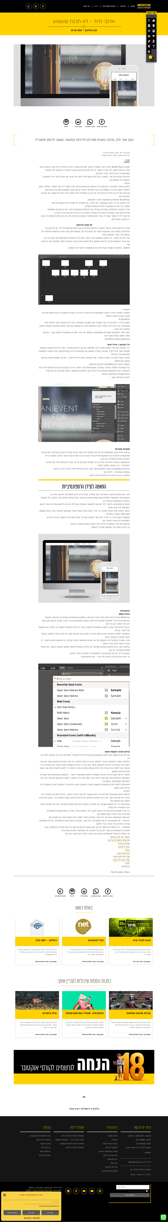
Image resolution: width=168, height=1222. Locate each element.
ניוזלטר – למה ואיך (46, 940)
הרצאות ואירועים (110, 1155)
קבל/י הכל (50, 1213)
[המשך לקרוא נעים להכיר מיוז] (131, 927)
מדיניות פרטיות (27, 1218)
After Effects (45, 1151)
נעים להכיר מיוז (141, 940)
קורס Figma (46, 1143)
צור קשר (86, 6)
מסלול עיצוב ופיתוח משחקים (72, 1143)
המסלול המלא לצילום (75, 1147)
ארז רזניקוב (48, 1187)
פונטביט (28, 1190)
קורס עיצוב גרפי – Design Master (70, 1140)
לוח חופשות (112, 1159)
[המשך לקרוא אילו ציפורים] (37, 1000)
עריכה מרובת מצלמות (138, 1013)
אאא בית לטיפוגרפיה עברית (42, 1190)
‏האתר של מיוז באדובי (120, 837)
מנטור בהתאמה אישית (108, 1151)
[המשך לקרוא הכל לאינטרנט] (84, 927)
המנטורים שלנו (111, 1147)
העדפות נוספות (12, 1213)
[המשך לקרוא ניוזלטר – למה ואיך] (37, 927)
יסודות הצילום (45, 1155)
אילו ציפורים (50, 1013)
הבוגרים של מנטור (110, 1143)
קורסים (123, 6)
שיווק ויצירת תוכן (43, 1140)
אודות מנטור (112, 1136)
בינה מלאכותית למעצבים (40, 1136)
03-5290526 (141, 1143)
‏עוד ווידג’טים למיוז (121, 856)
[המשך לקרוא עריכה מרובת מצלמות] (131, 1000)
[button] (4, 1195)
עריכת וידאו (46, 1147)
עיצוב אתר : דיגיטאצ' (35, 1187)
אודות (133, 6)
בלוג (96, 6)
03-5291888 (140, 1140)
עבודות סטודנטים (109, 6)
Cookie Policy (36, 1218)
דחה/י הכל (31, 1213)
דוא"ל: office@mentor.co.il (139, 1162)
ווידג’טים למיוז (123, 853)
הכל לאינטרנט (95, 940)
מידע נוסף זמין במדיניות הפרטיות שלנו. (49, 1206)
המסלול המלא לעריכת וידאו (72, 1136)
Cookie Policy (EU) (109, 1171)
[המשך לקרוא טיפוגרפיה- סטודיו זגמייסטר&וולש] (84, 1000)
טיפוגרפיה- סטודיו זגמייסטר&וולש (84, 1013)
